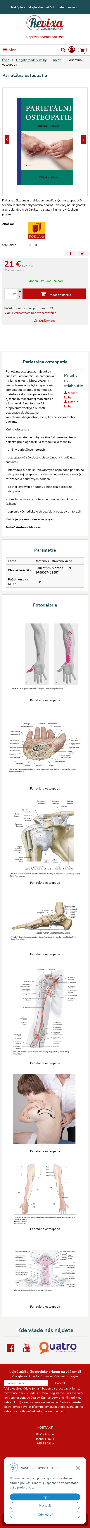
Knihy (57, 60)
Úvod (5, 60)
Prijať (45, 1497)
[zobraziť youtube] (28, 1348)
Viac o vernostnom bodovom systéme (30, 313)
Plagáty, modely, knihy (31, 60)
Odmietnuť (45, 1514)
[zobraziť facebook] (11, 1348)
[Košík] (82, 50)
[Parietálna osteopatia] (45, 141)
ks (14, 294)
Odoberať (59, 1383)
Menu (13, 50)
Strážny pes (46, 321)
